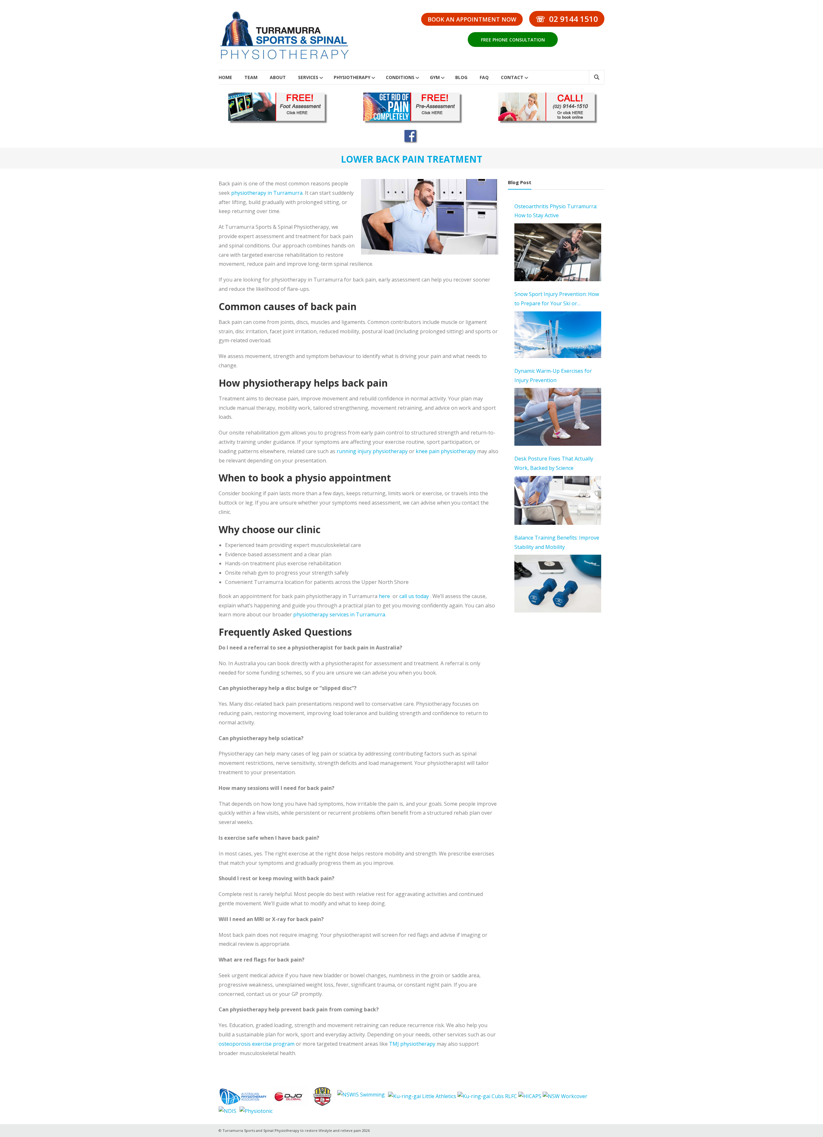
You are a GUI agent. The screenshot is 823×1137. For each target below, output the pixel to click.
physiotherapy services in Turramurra (339, 614)
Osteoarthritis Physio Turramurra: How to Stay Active (555, 211)
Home (225, 77)
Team (251, 77)
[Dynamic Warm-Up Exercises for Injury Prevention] (557, 417)
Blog (461, 77)
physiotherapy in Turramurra (267, 192)
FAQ (484, 77)
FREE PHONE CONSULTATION (513, 40)
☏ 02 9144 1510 (567, 18)
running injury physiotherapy (372, 451)
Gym (435, 77)
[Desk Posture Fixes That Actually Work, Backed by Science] (557, 500)
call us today (414, 596)
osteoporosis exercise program (256, 1043)
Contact (512, 77)
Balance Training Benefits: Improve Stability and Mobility (556, 542)
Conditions (400, 77)
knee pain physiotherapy (446, 451)
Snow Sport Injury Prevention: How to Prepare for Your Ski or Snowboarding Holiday (556, 299)
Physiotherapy (352, 77)
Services (308, 77)
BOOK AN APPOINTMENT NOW (472, 19)
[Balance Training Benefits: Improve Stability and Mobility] (557, 584)
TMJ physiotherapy (412, 1043)
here (384, 596)
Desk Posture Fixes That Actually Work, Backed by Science (553, 463)
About (278, 77)
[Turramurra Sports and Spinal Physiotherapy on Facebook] (411, 136)
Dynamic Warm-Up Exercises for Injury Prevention (553, 375)
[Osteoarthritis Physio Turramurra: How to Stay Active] (557, 252)
